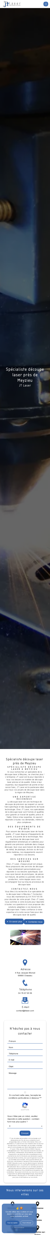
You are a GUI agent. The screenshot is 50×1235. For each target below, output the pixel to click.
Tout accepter (12, 1223)
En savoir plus (15, 921)
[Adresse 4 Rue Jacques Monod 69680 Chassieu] (25, 964)
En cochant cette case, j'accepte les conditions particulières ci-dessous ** (25, 1096)
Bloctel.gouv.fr (22, 1175)
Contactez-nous (35, 922)
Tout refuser (26, 1223)
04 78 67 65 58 (25, 993)
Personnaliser (19, 1227)
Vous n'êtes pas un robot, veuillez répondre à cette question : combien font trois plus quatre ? (23, 1119)
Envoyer (25, 1133)
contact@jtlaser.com (25, 1011)
